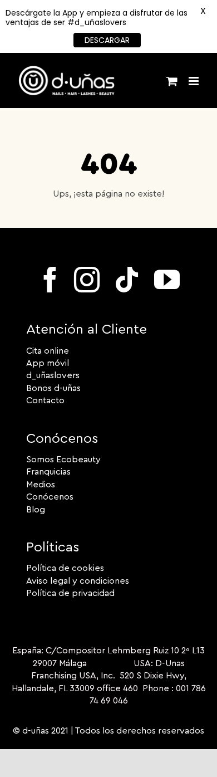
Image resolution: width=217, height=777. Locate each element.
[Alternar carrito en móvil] (171, 81)
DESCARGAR (107, 40)
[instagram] (87, 279)
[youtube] (167, 279)
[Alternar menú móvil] (194, 81)
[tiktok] (127, 279)
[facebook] (50, 279)
